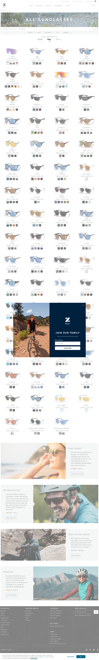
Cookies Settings (70, 656)
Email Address (59, 340)
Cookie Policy (34, 658)
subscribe (68, 348)
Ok (80, 656)
